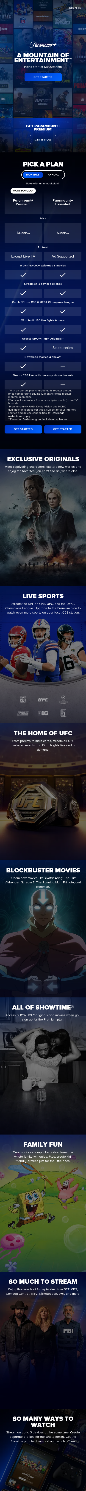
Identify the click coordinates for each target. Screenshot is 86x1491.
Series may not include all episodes (45, 419)
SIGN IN (75, 7)
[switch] (43, 174)
